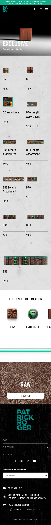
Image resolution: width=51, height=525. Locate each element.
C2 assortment (11, 112)
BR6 (28, 187)
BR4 (28, 224)
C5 (27, 79)
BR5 (5, 224)
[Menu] (47, 9)
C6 (4, 79)
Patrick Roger (22, 519)
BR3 (5, 271)
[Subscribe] (46, 476)
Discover (25, 395)
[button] (35, 9)
